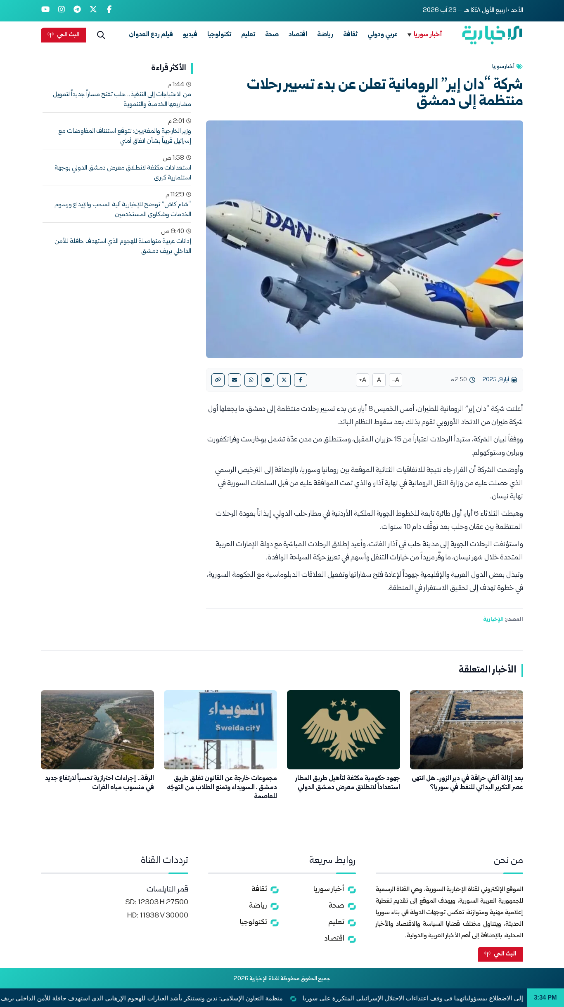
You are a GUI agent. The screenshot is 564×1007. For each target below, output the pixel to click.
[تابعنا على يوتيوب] (45, 11)
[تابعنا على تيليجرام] (77, 11)
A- (395, 380)
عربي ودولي (382, 35)
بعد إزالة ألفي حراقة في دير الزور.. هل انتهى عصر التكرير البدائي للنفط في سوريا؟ (467, 783)
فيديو (190, 35)
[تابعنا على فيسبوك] (109, 11)
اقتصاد (298, 35)
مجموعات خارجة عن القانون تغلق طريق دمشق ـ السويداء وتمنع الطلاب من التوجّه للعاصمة (222, 788)
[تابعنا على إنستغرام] (61, 11)
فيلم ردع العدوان (151, 35)
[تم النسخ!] (218, 380)
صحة (272, 35)
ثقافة (350, 35)
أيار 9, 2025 (496, 380)
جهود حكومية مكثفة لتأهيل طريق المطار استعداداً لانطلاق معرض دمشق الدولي (347, 783)
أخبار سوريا (428, 35)
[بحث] (101, 35)
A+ (362, 380)
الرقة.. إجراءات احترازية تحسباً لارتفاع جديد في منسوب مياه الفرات (99, 783)
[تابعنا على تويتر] (93, 11)
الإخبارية (493, 620)
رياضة (325, 35)
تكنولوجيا (219, 35)
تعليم (248, 35)
